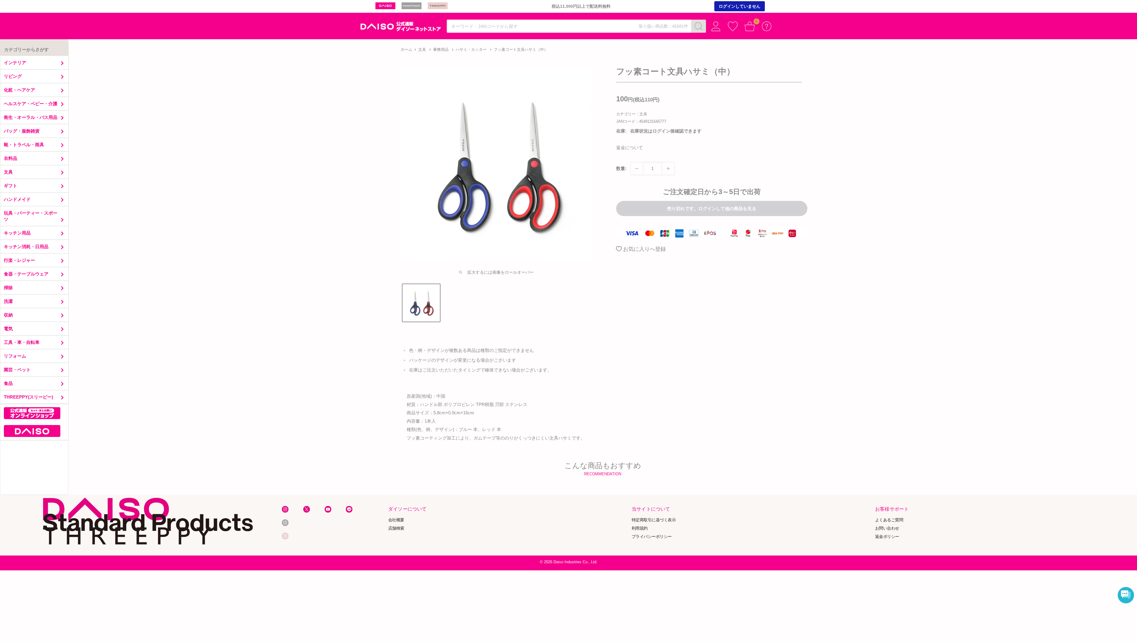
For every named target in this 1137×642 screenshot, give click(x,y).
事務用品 (441, 49)
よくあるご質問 (889, 519)
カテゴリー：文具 (631, 114)
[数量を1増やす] (668, 168)
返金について (629, 147)
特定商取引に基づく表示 (654, 519)
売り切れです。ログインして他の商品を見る (711, 208)
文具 (422, 49)
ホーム (406, 49)
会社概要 (396, 519)
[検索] (698, 26)
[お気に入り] (733, 26)
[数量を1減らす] (636, 168)
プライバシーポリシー (652, 536)
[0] (750, 26)
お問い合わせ (887, 528)
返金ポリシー (887, 536)
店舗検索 (396, 528)
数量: (621, 168)
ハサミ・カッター (471, 49)
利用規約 (640, 528)
